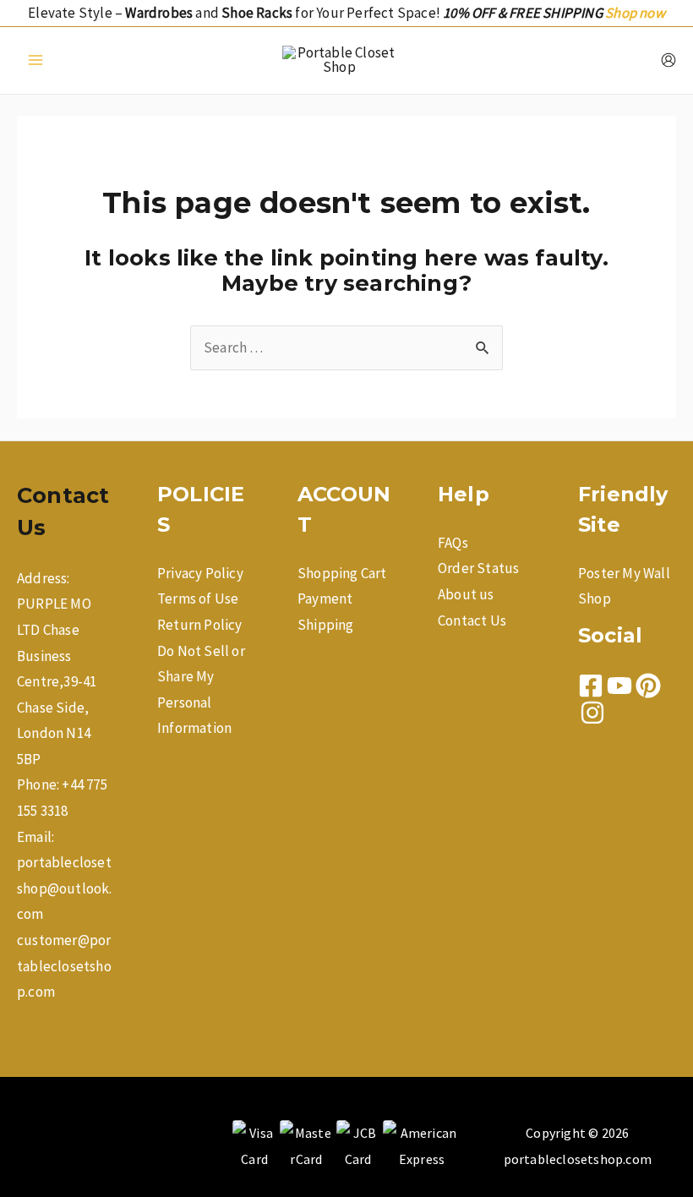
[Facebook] (590, 685)
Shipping (325, 624)
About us (466, 594)
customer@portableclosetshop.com (64, 966)
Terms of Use (197, 598)
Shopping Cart (342, 573)
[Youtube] (619, 685)
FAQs (453, 542)
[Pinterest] (648, 685)
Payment (324, 598)
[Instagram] (592, 712)
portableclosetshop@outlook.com (64, 888)
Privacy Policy (200, 573)
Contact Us (472, 620)
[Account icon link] (668, 60)
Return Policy (200, 624)
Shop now (635, 12)
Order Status (478, 568)
